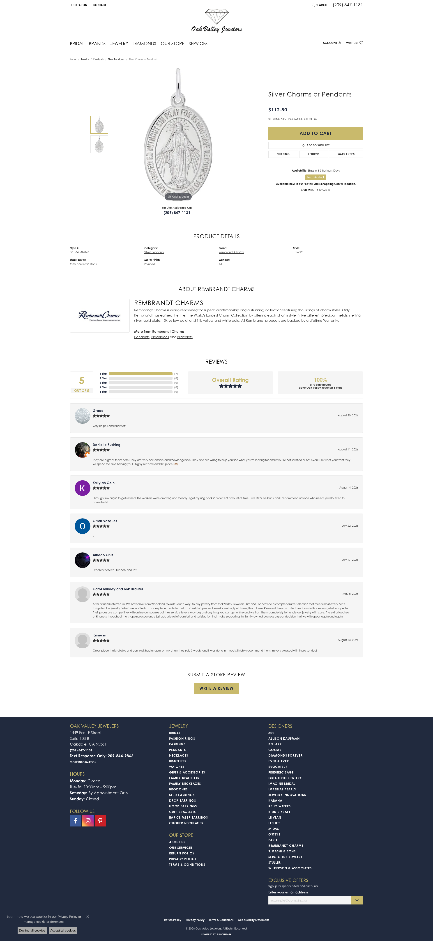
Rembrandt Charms (231, 252)
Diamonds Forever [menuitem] (285, 755)
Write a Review (216, 688)
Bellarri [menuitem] (275, 744)
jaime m (99, 635)
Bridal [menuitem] (174, 733)
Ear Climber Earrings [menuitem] (188, 817)
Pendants (98, 59)
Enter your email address (288, 892)
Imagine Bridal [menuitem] (281, 783)
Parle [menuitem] (273, 840)
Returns (313, 154)
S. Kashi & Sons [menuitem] (282, 851)
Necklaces (160, 337)
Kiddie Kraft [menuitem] (279, 812)
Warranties (346, 154)
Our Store (172, 43)
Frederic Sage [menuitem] (280, 772)
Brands (97, 43)
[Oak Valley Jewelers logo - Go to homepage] (216, 21)
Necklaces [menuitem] (178, 755)
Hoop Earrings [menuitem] (183, 806)
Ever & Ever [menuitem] (278, 761)
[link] (99, 5)
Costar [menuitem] (274, 750)
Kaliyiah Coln (104, 483)
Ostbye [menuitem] (274, 834)
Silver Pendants (116, 59)
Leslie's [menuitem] (274, 823)
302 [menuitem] (271, 733)
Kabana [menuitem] (275, 800)
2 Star (103, 387)
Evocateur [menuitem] (278, 767)
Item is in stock (316, 177)
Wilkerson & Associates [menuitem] (290, 868)
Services (198, 43)
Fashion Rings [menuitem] (182, 738)
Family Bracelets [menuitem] (184, 778)
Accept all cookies (63, 930)
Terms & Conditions (187, 864)
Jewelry (119, 43)
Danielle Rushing (106, 445)
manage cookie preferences (44, 921)
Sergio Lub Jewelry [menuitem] (285, 857)
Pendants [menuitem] (177, 750)
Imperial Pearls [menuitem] (282, 789)
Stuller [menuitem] (274, 862)
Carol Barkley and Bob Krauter (118, 589)
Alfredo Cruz (103, 555)
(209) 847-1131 (177, 212)
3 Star (103, 382)
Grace (98, 411)
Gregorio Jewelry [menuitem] (285, 778)
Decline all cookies (32, 930)
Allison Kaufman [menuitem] (284, 738)
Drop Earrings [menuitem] (182, 800)
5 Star (103, 373)
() (176, 373)
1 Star (103, 391)
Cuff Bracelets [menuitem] (182, 812)
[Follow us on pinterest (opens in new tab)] (100, 820)
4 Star (103, 378)
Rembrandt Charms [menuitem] (286, 845)
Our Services (181, 847)
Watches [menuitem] (176, 767)
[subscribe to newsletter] (357, 900)
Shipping (283, 154)
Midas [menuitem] (273, 829)
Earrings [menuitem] (177, 744)
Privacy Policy (183, 859)
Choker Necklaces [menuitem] (186, 823)
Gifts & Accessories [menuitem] (187, 772)
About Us (177, 842)
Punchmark (224, 934)
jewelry (85, 59)
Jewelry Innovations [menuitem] (287, 795)
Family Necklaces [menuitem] (185, 783)
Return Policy (181, 853)
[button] (78, 5)
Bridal (77, 43)
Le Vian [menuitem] (274, 817)
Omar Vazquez (105, 521)
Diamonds (144, 43)
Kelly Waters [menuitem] (279, 806)
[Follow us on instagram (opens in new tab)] (88, 820)
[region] (178, 134)
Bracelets (185, 337)
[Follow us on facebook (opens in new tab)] (75, 820)
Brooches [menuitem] (178, 789)
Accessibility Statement (253, 920)
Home (73, 59)
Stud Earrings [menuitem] (181, 795)
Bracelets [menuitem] (177, 761)
